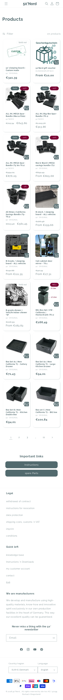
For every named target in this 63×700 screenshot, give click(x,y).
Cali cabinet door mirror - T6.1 (44, 262)
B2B (8, 582)
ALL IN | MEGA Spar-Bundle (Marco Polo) (15, 115)
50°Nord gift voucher (46, 68)
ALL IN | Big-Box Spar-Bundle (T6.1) (46, 115)
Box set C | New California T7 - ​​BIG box (46, 411)
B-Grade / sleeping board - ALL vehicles (16, 262)
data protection (14, 515)
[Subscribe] (53, 638)
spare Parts (31, 473)
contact (10, 575)
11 (44, 437)
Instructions (31, 464)
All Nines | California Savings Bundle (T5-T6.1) (15, 214)
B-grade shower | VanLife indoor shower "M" (16, 312)
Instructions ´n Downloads (20, 562)
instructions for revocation (20, 508)
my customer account (18, 568)
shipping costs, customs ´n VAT (23, 522)
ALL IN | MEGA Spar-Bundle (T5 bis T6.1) (15, 164)
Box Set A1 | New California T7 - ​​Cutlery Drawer (16, 364)
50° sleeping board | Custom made (15, 69)
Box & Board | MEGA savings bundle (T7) (45, 164)
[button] (6, 3)
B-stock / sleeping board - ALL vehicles (46, 213)
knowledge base (15, 555)
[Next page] (52, 437)
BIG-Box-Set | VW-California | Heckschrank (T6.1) (45, 312)
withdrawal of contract (18, 501)
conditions (11, 536)
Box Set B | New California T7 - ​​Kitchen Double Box (16, 412)
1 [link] (10, 437)
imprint (10, 529)
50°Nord (16, 692)
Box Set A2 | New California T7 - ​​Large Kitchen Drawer (46, 364)
